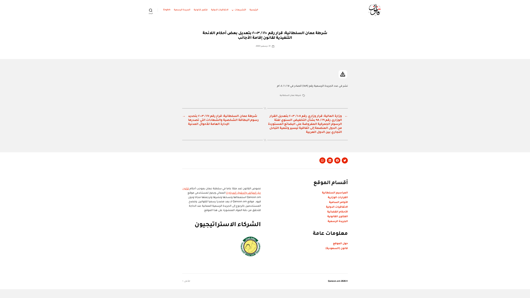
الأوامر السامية (338, 202)
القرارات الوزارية (338, 197)
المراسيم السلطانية (335, 192)
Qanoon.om (334, 281)
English (166, 10)
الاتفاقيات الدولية (220, 10)
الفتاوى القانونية (337, 216)
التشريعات (240, 10)
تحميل (343, 74)
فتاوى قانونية (201, 10)
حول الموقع (340, 243)
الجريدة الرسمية (182, 10)
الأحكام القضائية (337, 212)
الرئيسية (254, 10)
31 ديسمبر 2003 (263, 46)
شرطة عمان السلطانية (290, 96)
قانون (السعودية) (337, 248)
